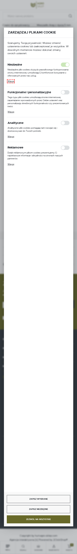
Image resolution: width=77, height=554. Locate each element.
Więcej (11, 81)
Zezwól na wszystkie (38, 519)
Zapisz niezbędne (38, 509)
